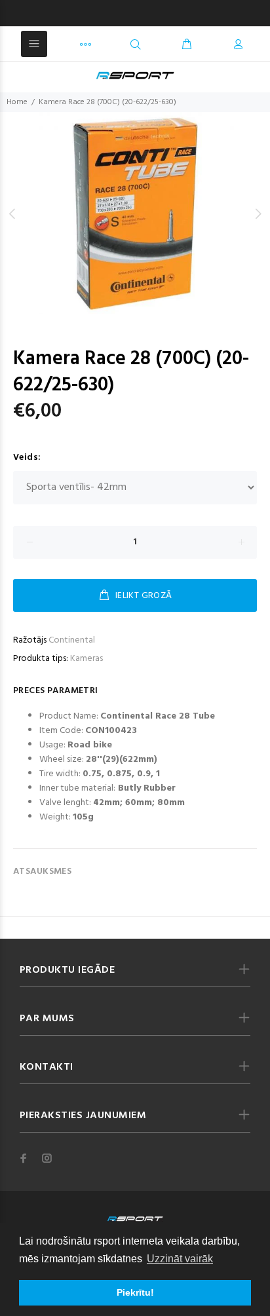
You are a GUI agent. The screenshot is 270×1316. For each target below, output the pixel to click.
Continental (71, 640)
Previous (12, 213)
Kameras (86, 658)
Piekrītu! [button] (135, 1292)
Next (257, 213)
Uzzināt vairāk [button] (180, 1258)
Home (17, 102)
